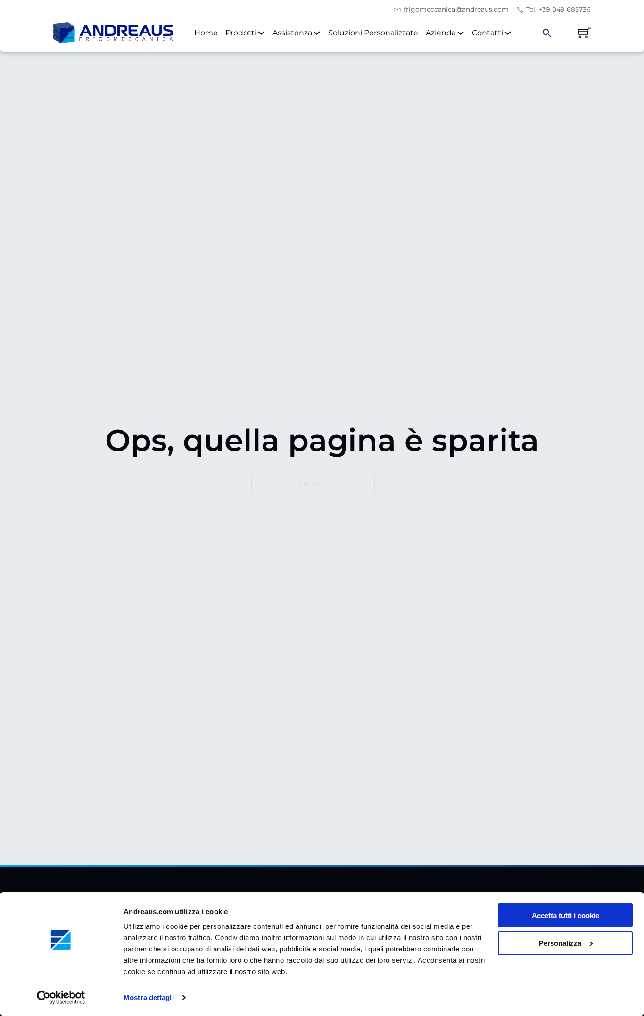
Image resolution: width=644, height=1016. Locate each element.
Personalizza (560, 943)
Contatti (487, 32)
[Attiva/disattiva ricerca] (547, 33)
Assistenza (292, 32)
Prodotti (240, 32)
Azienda (441, 32)
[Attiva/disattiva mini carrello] (584, 32)
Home (206, 32)
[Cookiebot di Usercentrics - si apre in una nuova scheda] (61, 998)
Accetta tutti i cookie (565, 915)
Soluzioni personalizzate (373, 32)
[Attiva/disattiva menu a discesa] (261, 33)
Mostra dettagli (149, 997)
